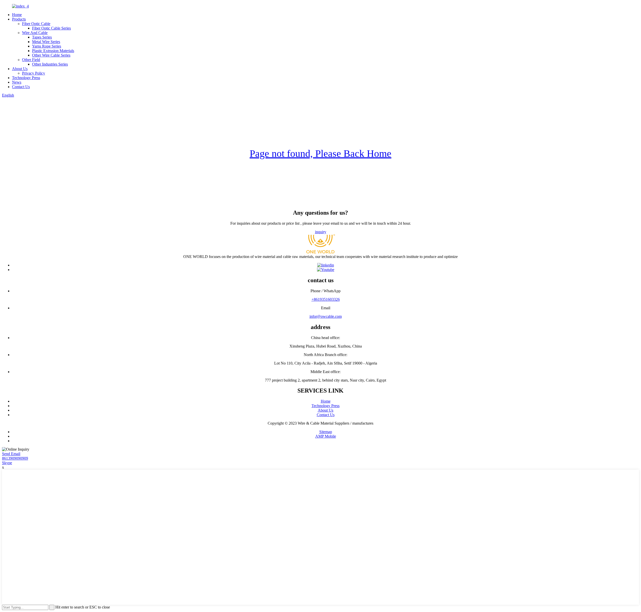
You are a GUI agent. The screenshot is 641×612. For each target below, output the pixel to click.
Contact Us (21, 87)
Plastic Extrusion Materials (53, 51)
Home (17, 15)
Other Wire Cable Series (51, 55)
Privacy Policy (33, 73)
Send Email (11, 454)
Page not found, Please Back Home (320, 153)
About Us (20, 69)
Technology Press (26, 78)
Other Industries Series (50, 64)
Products (19, 19)
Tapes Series (42, 37)
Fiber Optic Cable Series (51, 28)
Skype (7, 463)
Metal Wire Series (46, 42)
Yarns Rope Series (46, 46)
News (16, 82)
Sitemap (325, 432)
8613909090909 (15, 458)
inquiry (320, 232)
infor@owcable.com (325, 316)
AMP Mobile (325, 436)
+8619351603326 (325, 299)
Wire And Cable (35, 33)
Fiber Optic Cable (36, 24)
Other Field (31, 60)
